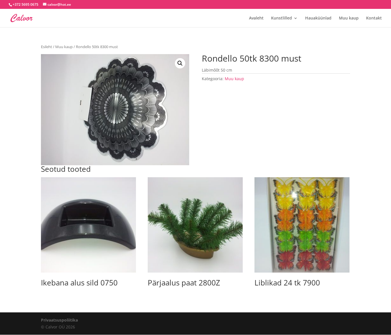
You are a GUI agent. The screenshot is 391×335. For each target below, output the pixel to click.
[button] (180, 63)
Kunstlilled (281, 18)
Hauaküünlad (318, 18)
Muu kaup (349, 18)
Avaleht (256, 18)
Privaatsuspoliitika (59, 320)
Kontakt (374, 18)
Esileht (46, 46)
